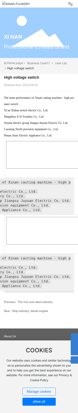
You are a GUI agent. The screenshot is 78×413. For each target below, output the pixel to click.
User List (61, 63)
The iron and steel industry (35, 302)
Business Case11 (38, 63)
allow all (39, 401)
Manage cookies (39, 391)
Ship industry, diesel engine (30, 311)
